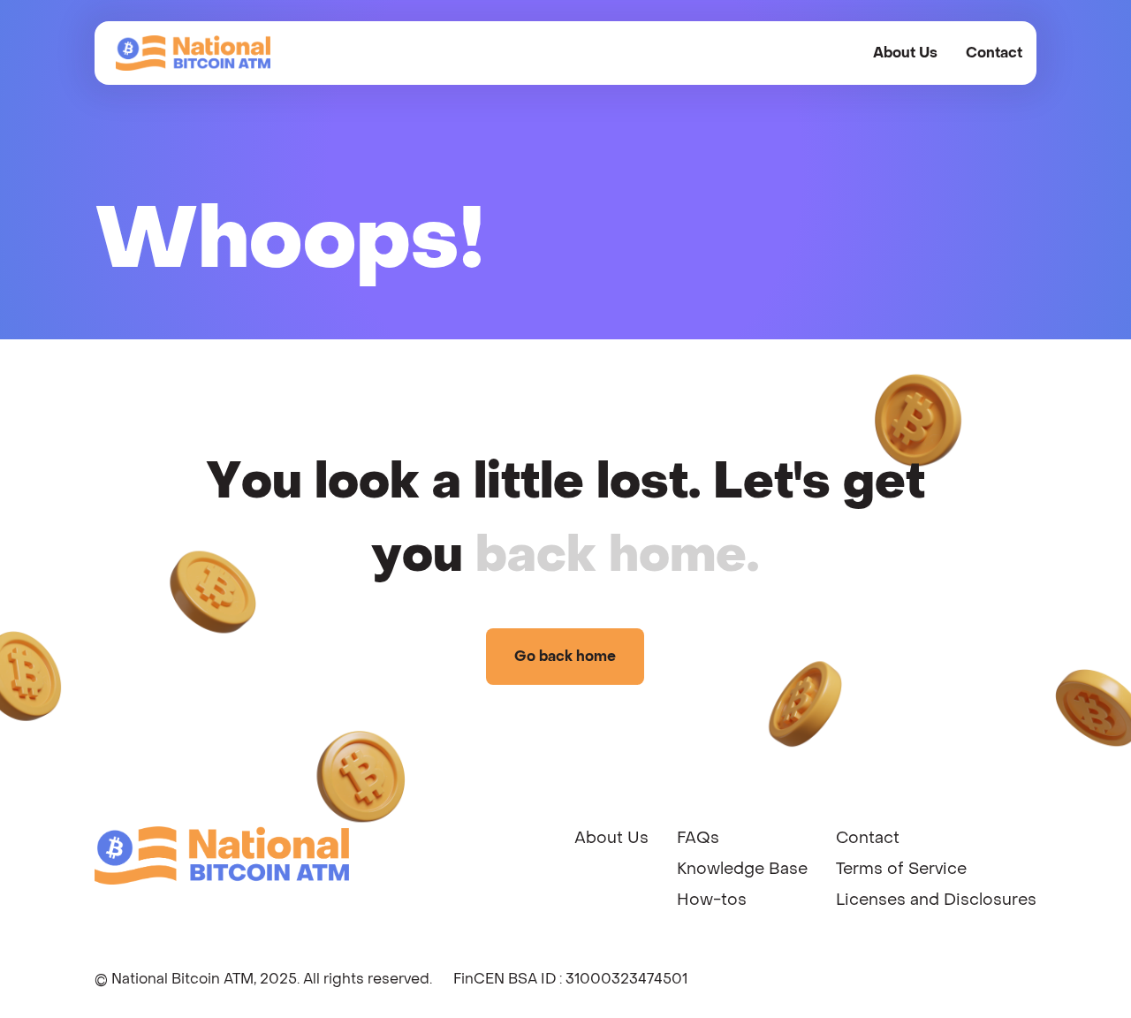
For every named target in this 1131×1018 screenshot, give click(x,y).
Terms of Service (901, 869)
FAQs (698, 838)
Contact (994, 52)
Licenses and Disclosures (936, 900)
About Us (905, 52)
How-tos (712, 900)
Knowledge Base (742, 869)
